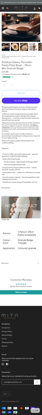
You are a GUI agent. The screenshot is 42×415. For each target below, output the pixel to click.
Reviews (5, 263)
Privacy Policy (7, 331)
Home (3, 55)
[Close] (38, 199)
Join (37, 382)
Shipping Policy (7, 342)
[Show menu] (3, 8)
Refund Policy (7, 335)
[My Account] (35, 8)
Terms (4, 339)
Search (4, 346)
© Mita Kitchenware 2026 (10, 401)
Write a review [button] (21, 292)
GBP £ (5, 394)
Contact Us (6, 328)
